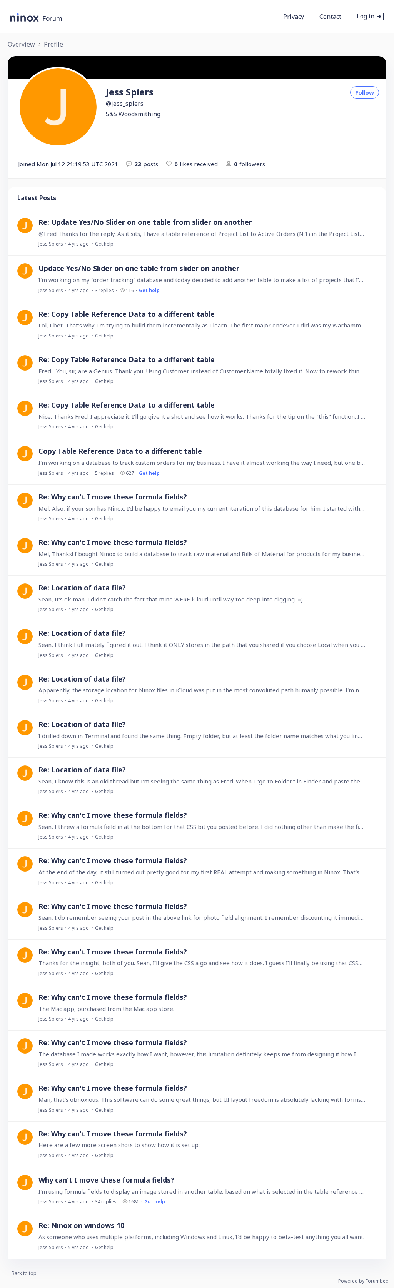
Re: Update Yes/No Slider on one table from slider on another (145, 222)
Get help (104, 244)
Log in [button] (365, 16)
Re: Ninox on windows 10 (81, 1225)
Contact (330, 17)
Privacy (293, 17)
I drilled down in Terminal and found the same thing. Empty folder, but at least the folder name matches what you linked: (201, 736)
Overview (21, 44)
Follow (364, 92)
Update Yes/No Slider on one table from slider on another (138, 268)
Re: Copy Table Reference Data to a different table (126, 314)
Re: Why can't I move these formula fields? (112, 496)
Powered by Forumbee (363, 1281)
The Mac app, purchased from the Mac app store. (106, 1008)
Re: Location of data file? (82, 587)
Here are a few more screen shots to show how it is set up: (119, 1145)
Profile (53, 44)
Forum (52, 19)
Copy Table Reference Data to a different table (120, 451)
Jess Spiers (50, 244)
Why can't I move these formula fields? (106, 1179)
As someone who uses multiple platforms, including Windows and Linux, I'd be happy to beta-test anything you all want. (201, 1237)
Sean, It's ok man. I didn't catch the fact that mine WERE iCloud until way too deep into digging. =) (170, 599)
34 (106, 1201)
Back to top (24, 1273)
